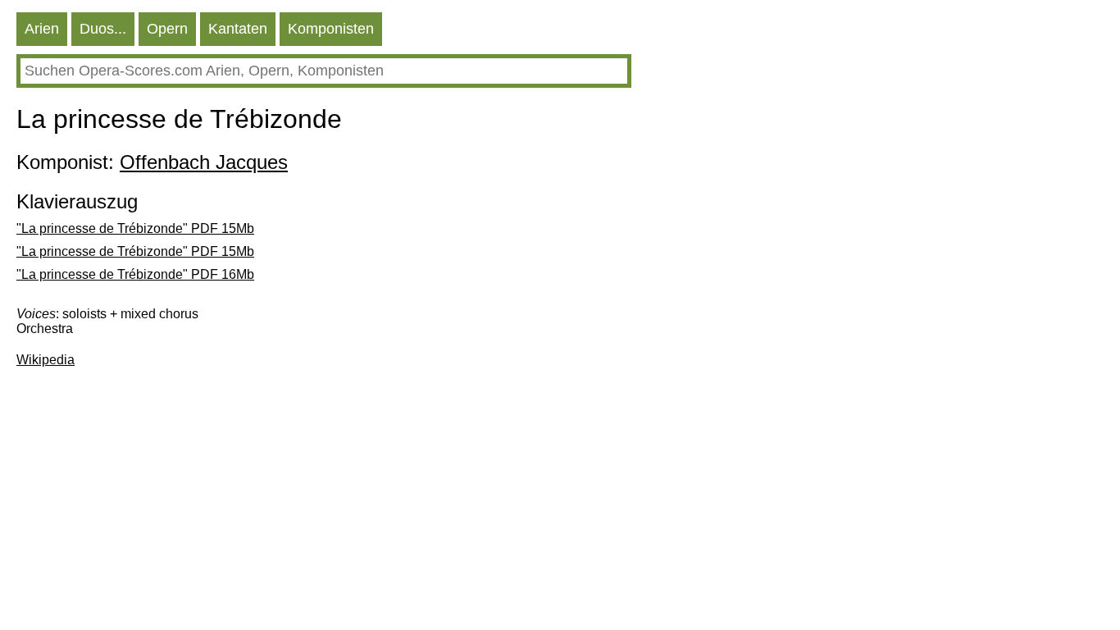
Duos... (103, 29)
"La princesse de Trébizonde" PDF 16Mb (135, 274)
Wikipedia (45, 360)
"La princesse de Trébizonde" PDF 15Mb (135, 228)
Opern (167, 29)
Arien (42, 29)
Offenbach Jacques (204, 162)
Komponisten (331, 29)
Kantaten (237, 29)
